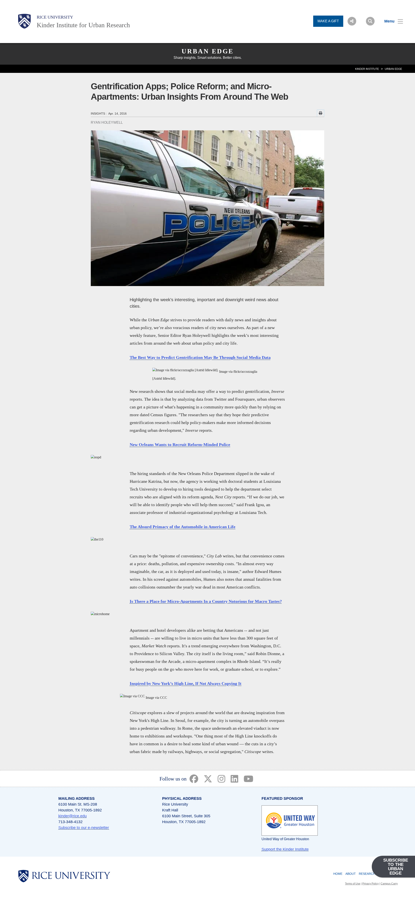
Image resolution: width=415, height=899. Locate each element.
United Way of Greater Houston (285, 839)
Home (337, 873)
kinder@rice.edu (72, 816)
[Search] (370, 21)
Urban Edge (208, 51)
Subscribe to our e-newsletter (83, 827)
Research (367, 873)
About (350, 873)
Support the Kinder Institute (285, 849)
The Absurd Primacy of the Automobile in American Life (182, 526)
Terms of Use (352, 883)
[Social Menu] (352, 21)
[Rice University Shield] (24, 21)
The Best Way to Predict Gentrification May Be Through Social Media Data (200, 357)
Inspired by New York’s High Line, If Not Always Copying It (185, 683)
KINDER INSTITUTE (367, 68)
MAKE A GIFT (328, 21)
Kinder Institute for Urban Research (83, 25)
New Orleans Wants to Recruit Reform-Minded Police (180, 444)
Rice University (55, 17)
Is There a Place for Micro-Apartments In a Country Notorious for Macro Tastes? (206, 601)
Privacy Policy (370, 883)
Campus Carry (389, 883)
